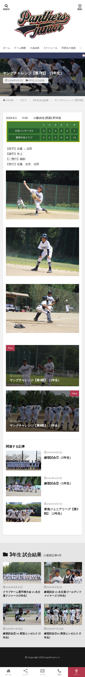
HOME (10, 100)
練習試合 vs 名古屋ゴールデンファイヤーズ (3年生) (62, 593)
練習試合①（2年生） (58, 457)
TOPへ (76, 674)
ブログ (23, 100)
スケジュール (50, 47)
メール (42, 674)
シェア (25, 674)
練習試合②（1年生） (58, 483)
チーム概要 (20, 47)
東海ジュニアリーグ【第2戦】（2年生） (61, 511)
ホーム (6, 47)
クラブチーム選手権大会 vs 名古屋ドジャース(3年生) (21, 593)
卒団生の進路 (68, 47)
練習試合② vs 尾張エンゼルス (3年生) (22, 635)
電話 (59, 674)
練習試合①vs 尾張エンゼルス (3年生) (62, 635)
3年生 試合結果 (36, 80)
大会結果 (34, 47)
